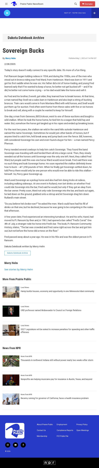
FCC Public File (62, 436)
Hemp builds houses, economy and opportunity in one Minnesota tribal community (57, 291)
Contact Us (41, 430)
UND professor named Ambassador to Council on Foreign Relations (51, 310)
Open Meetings (82, 430)
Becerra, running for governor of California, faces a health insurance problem (55, 398)
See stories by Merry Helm (18, 269)
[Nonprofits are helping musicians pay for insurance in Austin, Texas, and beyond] (11, 380)
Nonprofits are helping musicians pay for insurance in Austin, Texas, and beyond (56, 379)
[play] (7, 13)
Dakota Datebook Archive (26, 38)
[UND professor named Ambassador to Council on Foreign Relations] (11, 311)
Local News (25, 287)
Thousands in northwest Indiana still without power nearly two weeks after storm (57, 360)
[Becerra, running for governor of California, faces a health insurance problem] (11, 399)
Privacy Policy (82, 425)
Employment (62, 425)
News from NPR (26, 356)
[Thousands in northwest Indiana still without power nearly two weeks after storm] (11, 361)
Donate (89, 4)
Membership (42, 436)
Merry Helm (10, 58)
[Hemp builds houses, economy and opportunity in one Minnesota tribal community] (11, 292)
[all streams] (95, 13)
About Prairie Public (45, 425)
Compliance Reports (65, 430)
